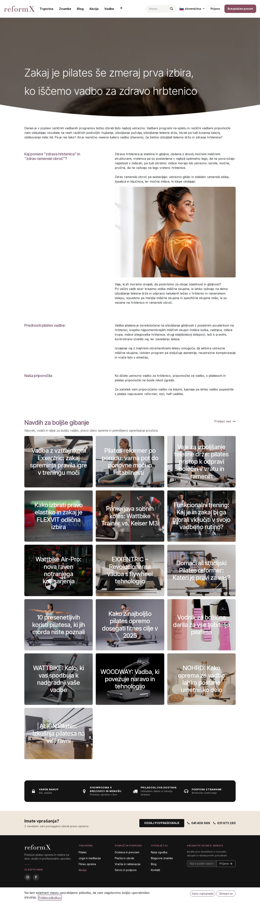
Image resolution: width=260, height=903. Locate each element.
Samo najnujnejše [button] (203, 893)
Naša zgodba (159, 852)
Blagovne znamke (162, 858)
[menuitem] (46, 9)
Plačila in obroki (124, 858)
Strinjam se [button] (226, 893)
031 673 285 (226, 823)
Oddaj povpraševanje (161, 823)
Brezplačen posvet (240, 8)
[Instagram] (27, 877)
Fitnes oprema (87, 864)
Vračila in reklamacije (127, 864)
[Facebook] (36, 877)
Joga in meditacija (90, 858)
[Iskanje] (171, 9)
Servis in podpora (125, 870)
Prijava (215, 8)
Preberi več (222, 421)
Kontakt (155, 870)
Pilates (83, 852)
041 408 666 (200, 823)
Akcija (83, 870)
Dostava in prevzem (127, 852)
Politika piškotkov (50, 897)
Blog (153, 864)
